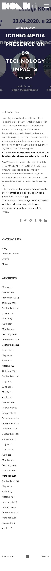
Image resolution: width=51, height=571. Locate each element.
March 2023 (8, 329)
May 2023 (7, 318)
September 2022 (10, 345)
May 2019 (7, 486)
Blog (4, 248)
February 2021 (9, 407)
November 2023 (10, 297)
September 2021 (10, 376)
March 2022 (8, 366)
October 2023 (9, 303)
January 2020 (9, 470)
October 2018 (9, 517)
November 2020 (10, 423)
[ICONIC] (20, 5)
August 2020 (8, 439)
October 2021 (9, 371)
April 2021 (7, 397)
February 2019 (9, 502)
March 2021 (8, 402)
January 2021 (9, 413)
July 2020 (7, 444)
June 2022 (7, 350)
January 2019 (9, 507)
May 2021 (7, 392)
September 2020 (11, 434)
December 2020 (10, 418)
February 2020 (9, 465)
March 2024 (8, 292)
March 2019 (8, 497)
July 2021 (7, 381)
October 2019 (9, 476)
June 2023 (7, 313)
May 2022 (7, 355)
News (28, 78)
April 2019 (7, 491)
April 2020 (7, 455)
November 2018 (10, 512)
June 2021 (7, 387)
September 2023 (10, 308)
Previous (8, 556)
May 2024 (7, 287)
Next (44, 556)
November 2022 (10, 339)
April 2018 (7, 528)
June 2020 (7, 449)
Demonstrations (10, 253)
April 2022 (7, 360)
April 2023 (7, 324)
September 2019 (10, 481)
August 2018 (8, 523)
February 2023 (9, 334)
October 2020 (9, 428)
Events (5, 259)
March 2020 (8, 460)
